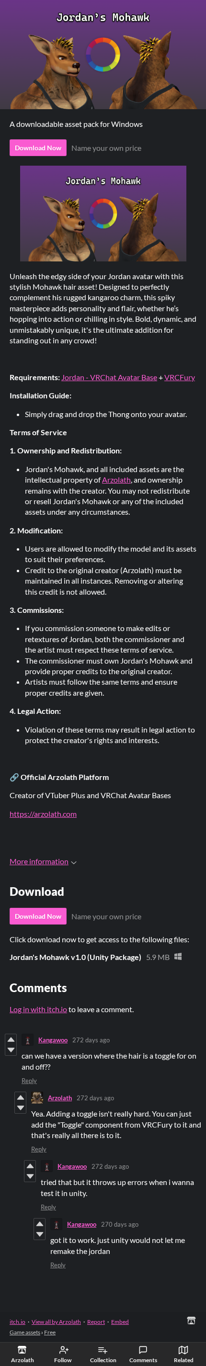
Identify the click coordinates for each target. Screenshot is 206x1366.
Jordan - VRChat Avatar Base (109, 377)
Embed (120, 1321)
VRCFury (179, 377)
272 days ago (91, 1040)
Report (96, 1321)
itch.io (17, 1321)
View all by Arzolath (56, 1321)
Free (50, 1332)
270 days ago (119, 1224)
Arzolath (116, 479)
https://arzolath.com (43, 813)
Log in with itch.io (38, 1009)
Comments (143, 1360)
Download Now (38, 148)
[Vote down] (10, 1050)
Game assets (25, 1332)
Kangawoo (53, 1040)
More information (39, 861)
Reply (29, 1080)
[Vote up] (10, 1039)
